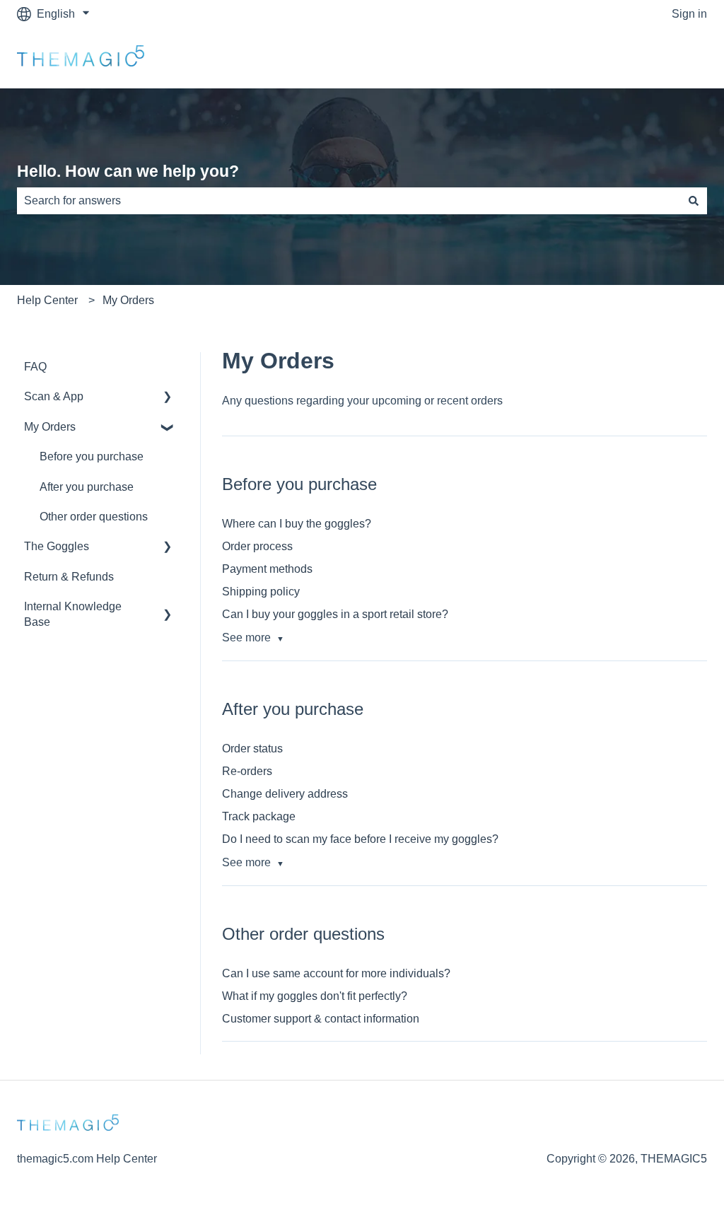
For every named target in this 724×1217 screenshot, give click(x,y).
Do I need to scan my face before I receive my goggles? (360, 839)
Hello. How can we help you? (128, 171)
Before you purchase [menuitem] (92, 456)
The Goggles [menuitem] (56, 546)
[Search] (693, 200)
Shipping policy (261, 592)
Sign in (689, 14)
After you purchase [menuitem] (87, 487)
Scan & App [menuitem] (53, 396)
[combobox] (348, 200)
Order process (257, 546)
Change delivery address (285, 794)
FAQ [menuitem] (35, 367)
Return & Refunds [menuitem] (69, 577)
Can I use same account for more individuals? (336, 973)
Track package (259, 816)
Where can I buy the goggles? (296, 524)
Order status (252, 749)
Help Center (47, 300)
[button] (167, 397)
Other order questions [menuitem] (94, 517)
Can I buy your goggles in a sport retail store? (335, 614)
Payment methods (267, 569)
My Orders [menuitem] (50, 427)
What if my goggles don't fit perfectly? (314, 996)
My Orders (128, 300)
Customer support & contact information (320, 1019)
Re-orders (247, 771)
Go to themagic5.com (640, 58)
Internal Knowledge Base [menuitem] (73, 614)
